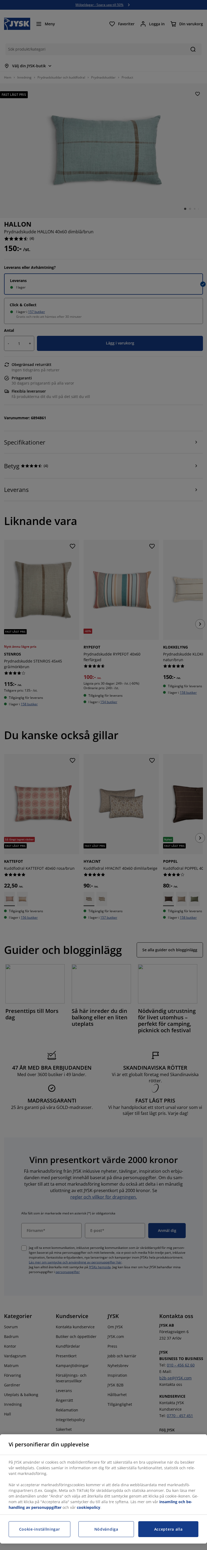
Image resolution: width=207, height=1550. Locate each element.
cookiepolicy (88, 1507)
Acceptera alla (168, 1529)
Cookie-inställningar (39, 1529)
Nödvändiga (106, 1529)
